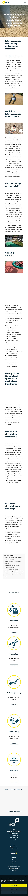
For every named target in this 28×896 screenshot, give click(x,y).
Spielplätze (10, 56)
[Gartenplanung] (14, 721)
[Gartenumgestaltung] (14, 682)
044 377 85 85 (14, 837)
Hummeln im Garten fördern (14, 811)
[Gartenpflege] (14, 643)
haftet (18, 407)
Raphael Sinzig (18, 28)
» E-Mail (14, 840)
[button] (26, 876)
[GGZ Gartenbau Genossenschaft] (5, 2)
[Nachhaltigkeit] (14, 847)
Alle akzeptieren (14, 885)
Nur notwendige (14, 889)
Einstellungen (14, 892)
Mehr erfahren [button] (14, 632)
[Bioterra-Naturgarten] (14, 852)
